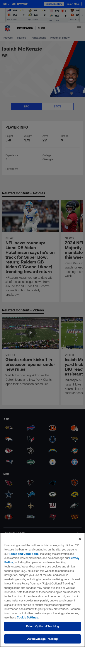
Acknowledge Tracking (42, 638)
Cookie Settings (27, 617)
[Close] (80, 539)
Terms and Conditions (24, 553)
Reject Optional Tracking (42, 626)
